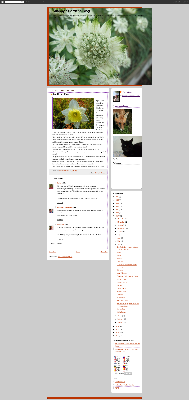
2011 (117, 210)
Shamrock (120, 285)
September (121, 228)
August (120, 231)
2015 (117, 197)
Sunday (103, 173)
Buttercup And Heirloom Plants (127, 276)
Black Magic (121, 297)
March (120, 316)
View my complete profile (131, 96)
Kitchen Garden (122, 282)
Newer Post (52, 252)
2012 (117, 206)
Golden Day (121, 309)
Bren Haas (60, 224)
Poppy (119, 255)
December (121, 219)
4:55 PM (60, 220)
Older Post (104, 252)
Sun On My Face (122, 300)
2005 (117, 336)
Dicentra (120, 270)
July (119, 235)
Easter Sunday (121, 288)
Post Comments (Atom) (65, 257)
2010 (117, 213)
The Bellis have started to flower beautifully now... (127, 248)
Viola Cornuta (121, 312)
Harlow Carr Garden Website (124, 385)
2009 (117, 216)
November (121, 222)
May (119, 241)
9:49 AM (60, 203)
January (120, 322)
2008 (117, 326)
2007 (117, 329)
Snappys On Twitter (121, 106)
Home (78, 252)
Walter (119, 258)
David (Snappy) (128, 92)
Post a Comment (56, 243)
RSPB (117, 388)
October (120, 225)
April (119, 244)
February (121, 319)
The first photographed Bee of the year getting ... (128, 305)
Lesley (59, 183)
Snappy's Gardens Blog (71, 11)
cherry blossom (122, 273)
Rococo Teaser (122, 279)
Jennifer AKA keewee (65, 207)
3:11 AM (60, 239)
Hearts (119, 252)
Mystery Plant (121, 291)
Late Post (120, 261)
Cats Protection (120, 382)
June (119, 238)
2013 (117, 203)
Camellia (120, 294)
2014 (117, 200)
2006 (117, 332)
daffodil (97, 173)
